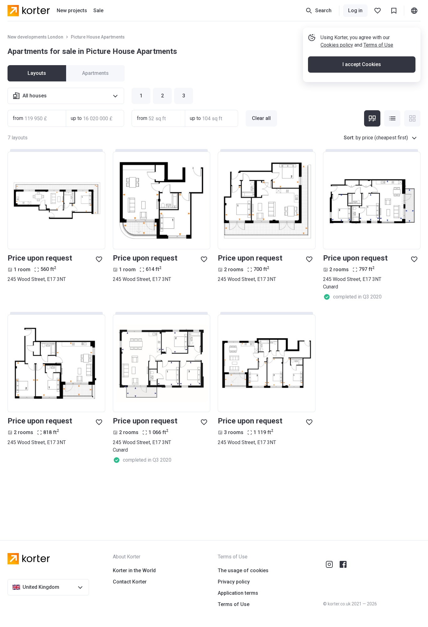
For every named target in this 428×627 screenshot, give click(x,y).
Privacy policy (234, 582)
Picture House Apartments (98, 36)
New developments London (35, 36)
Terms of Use (378, 45)
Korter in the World (134, 570)
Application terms (238, 593)
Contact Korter (130, 582)
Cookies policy (337, 45)
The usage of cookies (243, 570)
